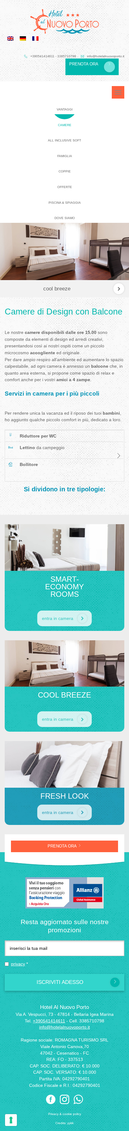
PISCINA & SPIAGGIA (65, 202)
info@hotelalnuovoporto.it (105, 56)
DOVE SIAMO (64, 218)
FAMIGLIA (64, 156)
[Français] (35, 38)
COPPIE (65, 171)
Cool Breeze (56, 289)
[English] (10, 38)
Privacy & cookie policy (64, 1114)
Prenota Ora (84, 64)
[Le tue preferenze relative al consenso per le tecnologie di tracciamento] (11, 1120)
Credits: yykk (64, 1123)
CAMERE (64, 125)
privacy (18, 963)
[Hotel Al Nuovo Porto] (64, 21)
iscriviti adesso (60, 982)
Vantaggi (65, 109)
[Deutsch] (23, 38)
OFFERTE (64, 187)
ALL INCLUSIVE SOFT (64, 140)
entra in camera (58, 618)
